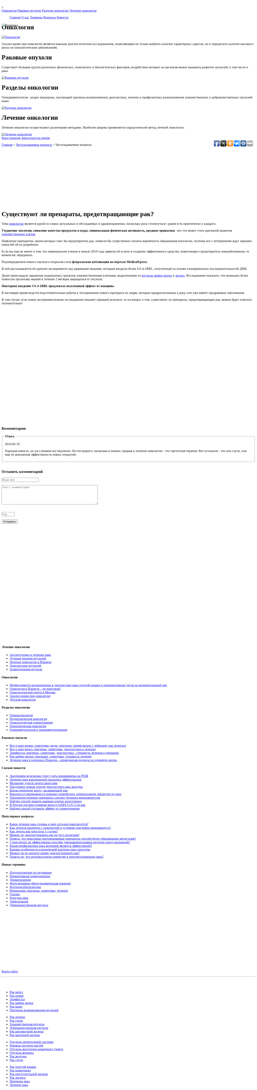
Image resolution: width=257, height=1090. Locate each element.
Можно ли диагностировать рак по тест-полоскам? (45, 835)
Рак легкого (18, 1077)
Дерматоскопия (20, 879)
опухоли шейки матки (157, 275)
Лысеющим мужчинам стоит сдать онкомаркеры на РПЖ (49, 776)
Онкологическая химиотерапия (31, 722)
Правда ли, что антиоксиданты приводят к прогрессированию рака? (57, 856)
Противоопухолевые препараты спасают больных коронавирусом (55, 797)
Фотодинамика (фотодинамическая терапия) (40, 883)
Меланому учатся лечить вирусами (34, 783)
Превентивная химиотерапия (30, 876)
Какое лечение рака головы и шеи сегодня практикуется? (49, 824)
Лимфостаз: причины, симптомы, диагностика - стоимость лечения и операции (64, 753)
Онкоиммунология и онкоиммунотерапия (38, 729)
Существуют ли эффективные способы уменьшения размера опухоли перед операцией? (70, 842)
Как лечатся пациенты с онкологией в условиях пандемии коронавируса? (60, 827)
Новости (62, 17)
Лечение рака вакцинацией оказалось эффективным (45, 779)
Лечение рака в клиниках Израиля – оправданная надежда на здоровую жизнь (63, 760)
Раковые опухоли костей (26, 1045)
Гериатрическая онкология (28, 726)
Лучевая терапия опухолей (28, 658)
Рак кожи (16, 1006)
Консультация (11, 138)
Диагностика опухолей (25, 665)
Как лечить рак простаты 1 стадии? (34, 831)
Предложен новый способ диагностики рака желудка (46, 786)
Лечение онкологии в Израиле (30, 662)
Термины (36, 17)
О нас (25, 17)
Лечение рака (19, 1085)
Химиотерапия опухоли (26, 669)
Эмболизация (19, 901)
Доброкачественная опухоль (29, 905)
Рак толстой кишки (23, 1067)
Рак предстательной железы (29, 1074)
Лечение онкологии (83, 10)
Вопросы (49, 17)
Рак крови (16, 995)
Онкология (9, 10)
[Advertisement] (122, 178)
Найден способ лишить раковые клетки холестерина (46, 801)
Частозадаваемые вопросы (34, 144)
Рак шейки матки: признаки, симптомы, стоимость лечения (50, 756)
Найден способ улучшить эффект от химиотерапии (45, 808)
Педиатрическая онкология (28, 719)
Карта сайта (10, 971)
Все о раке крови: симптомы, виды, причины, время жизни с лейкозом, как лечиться (68, 745)
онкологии (16, 223)
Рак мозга (16, 992)
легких (180, 275)
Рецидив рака (19, 898)
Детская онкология (23, 699)
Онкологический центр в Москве (32, 692)
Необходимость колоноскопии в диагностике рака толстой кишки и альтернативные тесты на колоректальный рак (88, 685)
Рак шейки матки (21, 1003)
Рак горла (16, 1020)
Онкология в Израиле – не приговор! (35, 688)
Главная (15, 17)
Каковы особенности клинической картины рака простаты (50, 849)
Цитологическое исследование (31, 872)
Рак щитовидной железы (27, 1031)
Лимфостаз (17, 999)
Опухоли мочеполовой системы (31, 1042)
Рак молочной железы (25, 1035)
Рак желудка (18, 1056)
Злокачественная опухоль (27, 1024)
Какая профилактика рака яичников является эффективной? (51, 846)
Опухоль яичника (22, 1052)
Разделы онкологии (55, 10)
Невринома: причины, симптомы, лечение (39, 890)
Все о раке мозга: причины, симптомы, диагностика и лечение (53, 749)
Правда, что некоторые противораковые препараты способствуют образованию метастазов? (73, 838)
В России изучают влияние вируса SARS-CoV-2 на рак (47, 805)
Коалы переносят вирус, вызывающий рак (39, 790)
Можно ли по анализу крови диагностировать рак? (45, 853)
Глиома (15, 894)
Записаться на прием (35, 138)
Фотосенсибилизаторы (25, 887)
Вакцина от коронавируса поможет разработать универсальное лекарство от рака (65, 794)
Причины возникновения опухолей (34, 1010)
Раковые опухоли (29, 10)
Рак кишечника (20, 1070)
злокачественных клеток (18, 234)
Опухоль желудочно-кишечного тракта (36, 1049)
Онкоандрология (21, 715)
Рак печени (17, 1017)
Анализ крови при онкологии (30, 696)
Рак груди (16, 1060)
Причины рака (20, 1081)
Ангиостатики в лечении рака (30, 654)
